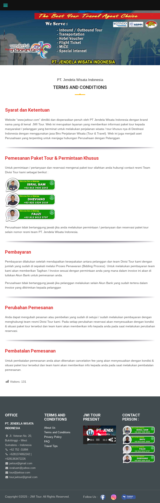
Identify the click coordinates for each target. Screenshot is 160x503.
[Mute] (110, 440)
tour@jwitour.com (19, 472)
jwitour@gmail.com (20, 463)
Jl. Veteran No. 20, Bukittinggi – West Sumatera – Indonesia (18, 440)
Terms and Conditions (57, 432)
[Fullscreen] (114, 440)
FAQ (47, 441)
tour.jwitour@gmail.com (23, 477)
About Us (49, 427)
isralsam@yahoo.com (22, 467)
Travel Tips (51, 446)
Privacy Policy (53, 436)
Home (9, 49)
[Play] (88, 440)
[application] (99, 435)
